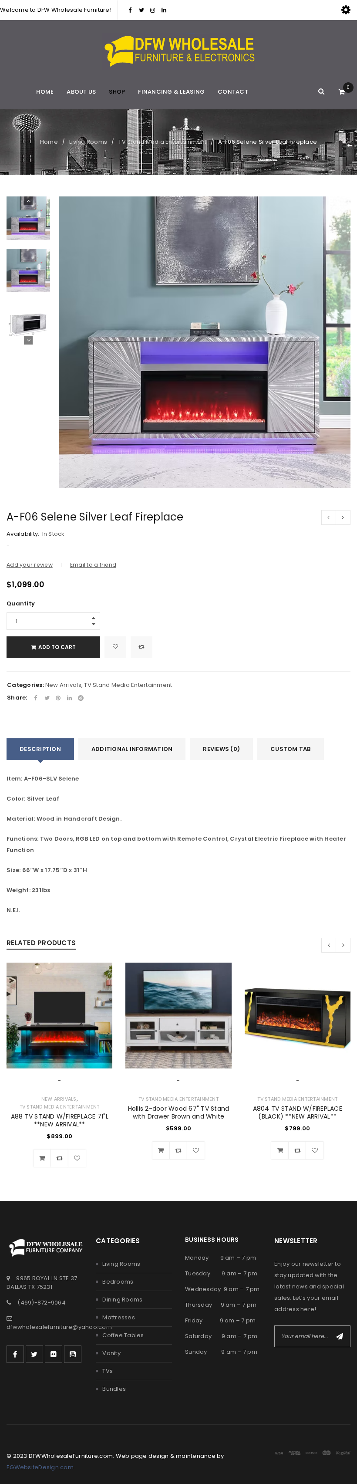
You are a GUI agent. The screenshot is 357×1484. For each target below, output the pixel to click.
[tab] (40, 749)
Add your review (30, 564)
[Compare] (59, 1158)
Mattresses (118, 1317)
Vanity (111, 1353)
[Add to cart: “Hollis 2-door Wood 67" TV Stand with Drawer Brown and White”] (161, 1150)
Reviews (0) (221, 749)
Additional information (132, 749)
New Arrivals (63, 685)
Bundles (114, 1389)
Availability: (23, 534)
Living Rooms (88, 142)
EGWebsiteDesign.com (40, 1467)
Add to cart (57, 647)
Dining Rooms (122, 1299)
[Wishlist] (115, 647)
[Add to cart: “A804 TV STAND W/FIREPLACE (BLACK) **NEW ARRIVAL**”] (280, 1150)
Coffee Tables (123, 1335)
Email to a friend (93, 564)
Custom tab (290, 749)
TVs (107, 1371)
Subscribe (339, 1336)
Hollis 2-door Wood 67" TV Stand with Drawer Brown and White (178, 1112)
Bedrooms (117, 1282)
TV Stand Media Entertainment (162, 142)
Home (49, 142)
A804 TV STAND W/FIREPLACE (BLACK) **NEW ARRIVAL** (297, 1112)
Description (40, 749)
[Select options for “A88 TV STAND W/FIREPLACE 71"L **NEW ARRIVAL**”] (42, 1158)
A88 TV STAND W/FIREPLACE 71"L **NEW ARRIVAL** (59, 1120)
